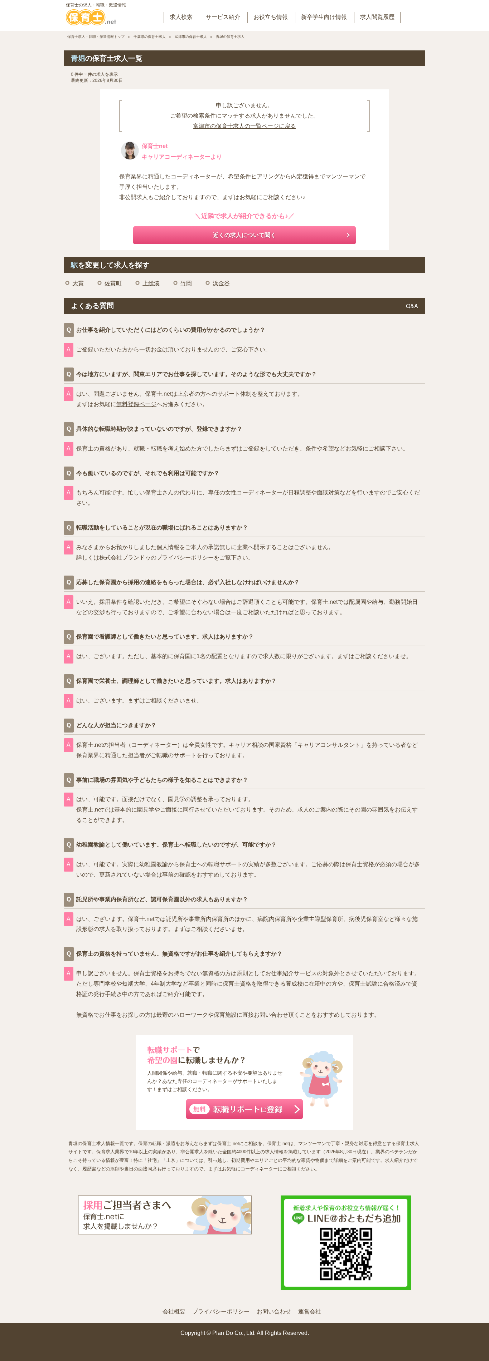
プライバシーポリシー (185, 557)
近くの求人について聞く (244, 235)
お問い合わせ (274, 1311)
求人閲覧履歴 (377, 17)
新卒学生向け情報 (324, 17)
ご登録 (251, 448)
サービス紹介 (223, 17)
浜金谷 (221, 283)
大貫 (78, 283)
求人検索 (181, 17)
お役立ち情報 (270, 17)
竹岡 (186, 283)
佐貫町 (113, 283)
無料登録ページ (136, 404)
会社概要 (174, 1311)
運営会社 (309, 1311)
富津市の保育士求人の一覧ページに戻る (244, 126)
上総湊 (151, 283)
